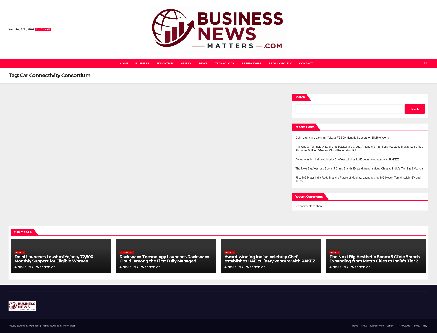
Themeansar (69, 325)
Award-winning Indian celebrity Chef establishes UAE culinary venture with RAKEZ (347, 159)
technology (224, 63)
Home (124, 63)
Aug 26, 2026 (25, 267)
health (186, 63)
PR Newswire (252, 63)
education (165, 63)
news (203, 63)
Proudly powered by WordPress (24, 325)
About (364, 325)
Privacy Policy (280, 63)
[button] (425, 63)
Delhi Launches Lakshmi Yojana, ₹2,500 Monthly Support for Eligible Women (343, 137)
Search (300, 97)
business (142, 63)
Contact (306, 63)
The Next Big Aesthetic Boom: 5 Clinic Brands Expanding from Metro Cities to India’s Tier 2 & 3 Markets (359, 168)
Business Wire (376, 325)
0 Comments (47, 267)
